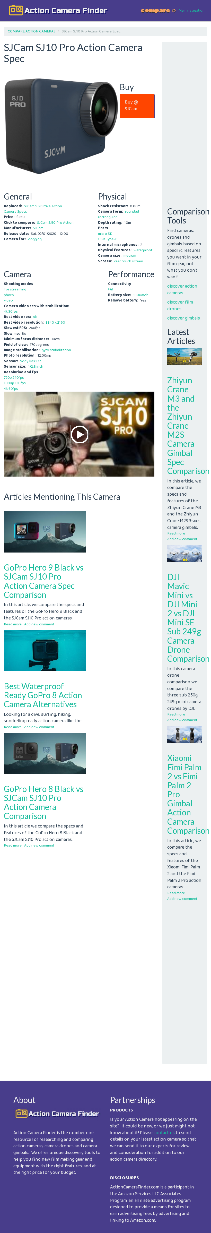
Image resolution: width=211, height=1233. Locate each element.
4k (35, 317)
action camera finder (65, 10)
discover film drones (180, 306)
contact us (164, 1132)
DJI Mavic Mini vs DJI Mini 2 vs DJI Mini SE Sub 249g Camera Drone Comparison (188, 617)
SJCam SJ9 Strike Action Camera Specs (33, 209)
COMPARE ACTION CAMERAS (32, 31)
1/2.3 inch (35, 367)
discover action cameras (182, 290)
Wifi (111, 289)
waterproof (143, 250)
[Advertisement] (79, 887)
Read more (13, 624)
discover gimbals (183, 318)
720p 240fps (14, 378)
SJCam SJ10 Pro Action (55, 223)
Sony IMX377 (30, 361)
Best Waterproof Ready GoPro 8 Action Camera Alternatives (43, 695)
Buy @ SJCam (131, 106)
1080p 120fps (15, 383)
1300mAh (140, 295)
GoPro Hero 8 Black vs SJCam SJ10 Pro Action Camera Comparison (43, 802)
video (8, 300)
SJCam (38, 228)
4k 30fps (11, 311)
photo (9, 295)
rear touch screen (128, 261)
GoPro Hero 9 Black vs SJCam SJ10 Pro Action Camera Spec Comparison (43, 581)
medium (130, 256)
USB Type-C (108, 239)
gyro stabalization (56, 350)
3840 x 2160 (55, 323)
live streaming (15, 289)
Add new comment (39, 624)
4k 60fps (11, 389)
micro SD (105, 234)
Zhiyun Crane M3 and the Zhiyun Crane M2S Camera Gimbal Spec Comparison (188, 425)
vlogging (35, 239)
